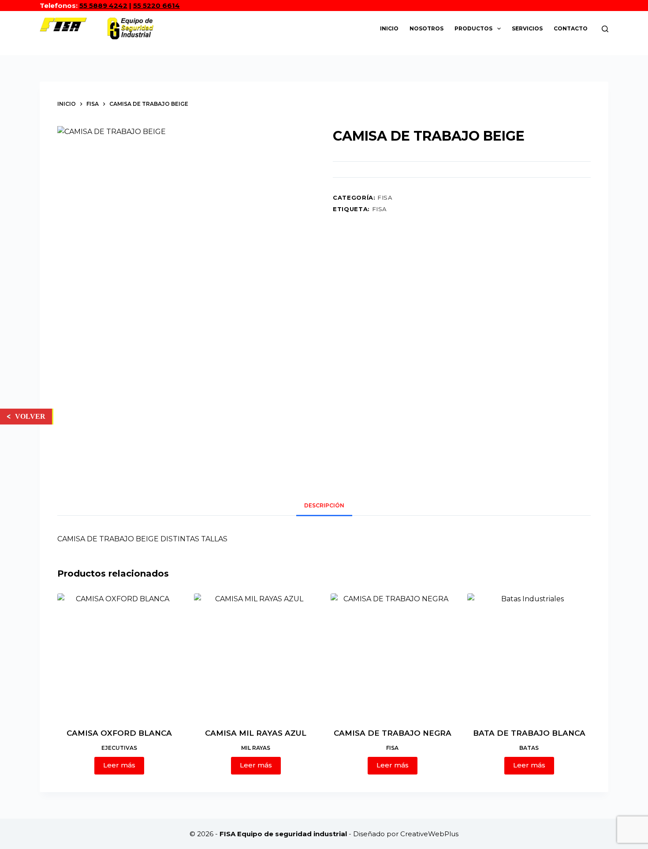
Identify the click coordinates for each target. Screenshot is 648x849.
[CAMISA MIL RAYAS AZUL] (255, 655)
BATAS (529, 748)
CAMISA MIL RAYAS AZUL (255, 733)
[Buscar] (605, 29)
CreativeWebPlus (429, 834)
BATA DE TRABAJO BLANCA (529, 733)
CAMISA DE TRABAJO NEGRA (392, 733)
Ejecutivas (119, 748)
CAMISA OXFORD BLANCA (119, 733)
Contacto (571, 28)
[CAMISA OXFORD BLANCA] (119, 655)
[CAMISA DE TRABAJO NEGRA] (392, 655)
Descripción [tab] (324, 505)
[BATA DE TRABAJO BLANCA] (529, 655)
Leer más (119, 765)
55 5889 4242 (103, 5)
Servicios (527, 28)
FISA (385, 197)
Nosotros (426, 28)
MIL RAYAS (255, 748)
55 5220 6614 (156, 5)
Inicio (389, 28)
